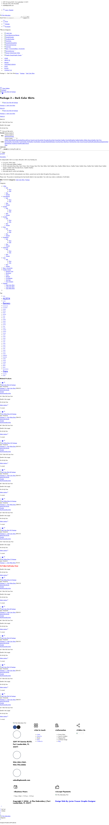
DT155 (4, 316)
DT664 (4, 317)
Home (17, 73)
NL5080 (4, 362)
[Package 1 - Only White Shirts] (54, 559)
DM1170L (4, 314)
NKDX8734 (5, 357)
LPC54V (4, 333)
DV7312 (4, 324)
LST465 (4, 350)
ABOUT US (7, 60)
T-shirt (10, 33)
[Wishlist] (1, 94)
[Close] (0, 181)
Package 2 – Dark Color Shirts (8, 388)
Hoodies (12, 39)
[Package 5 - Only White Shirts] (54, 443)
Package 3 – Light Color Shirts (8, 700)
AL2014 (6, 298)
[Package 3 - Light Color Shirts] (54, 696)
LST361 (4, 341)
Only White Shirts (10, 288)
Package (22, 73)
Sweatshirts (14, 43)
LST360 (4, 339)
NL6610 (4, 363)
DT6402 (4, 322)
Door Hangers (9, 282)
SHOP (6, 66)
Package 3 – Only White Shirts (8, 583)
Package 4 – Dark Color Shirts (8, 475)
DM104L (4, 310)
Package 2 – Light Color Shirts (8, 641)
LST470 (4, 351)
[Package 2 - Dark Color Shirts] (1, 111)
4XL (8, 390)
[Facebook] (15, 727)
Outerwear (13, 45)
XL (2, 390)
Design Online (16, 53)
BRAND (6, 62)
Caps (9, 47)
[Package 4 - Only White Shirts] (54, 414)
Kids (7, 188)
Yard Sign (8, 280)
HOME (6, 58)
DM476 (4, 312)
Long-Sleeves (15, 35)
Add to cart (3, 147)
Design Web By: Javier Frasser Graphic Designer (75, 801)
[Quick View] (4, 383)
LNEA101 (4, 329)
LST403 (4, 346)
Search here (3, 18)
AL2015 (4, 301)
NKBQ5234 (5, 355)
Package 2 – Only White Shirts (8, 505)
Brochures (8, 273)
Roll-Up (4, 367)
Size (2, 136)
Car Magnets (9, 278)
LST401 (4, 345)
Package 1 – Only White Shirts (8, 563)
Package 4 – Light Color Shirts (8, 612)
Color (2, 142)
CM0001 (4, 309)
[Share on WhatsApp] (2, 154)
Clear (6, 145)
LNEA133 (4, 331)
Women (8, 195)
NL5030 (4, 360)
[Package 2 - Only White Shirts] (54, 501)
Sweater (12, 37)
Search (25, 17)
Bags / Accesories (20, 49)
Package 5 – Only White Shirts (8, 446)
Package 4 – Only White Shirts (8, 417)
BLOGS (6, 68)
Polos (9, 41)
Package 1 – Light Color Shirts (8, 670)
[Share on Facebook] (1, 154)
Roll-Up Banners (5, 368)
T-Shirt (4, 186)
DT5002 (4, 319)
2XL (4, 390)
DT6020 (4, 321)
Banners (8, 276)
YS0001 (4, 375)
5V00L (4, 296)
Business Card (9, 271)
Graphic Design (18, 55)
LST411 (4, 348)
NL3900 (4, 358)
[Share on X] (0, 154)
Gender (2, 133)
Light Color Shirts (10, 287)
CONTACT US (8, 70)
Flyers (7, 275)
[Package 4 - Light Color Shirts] (54, 609)
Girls (10, 191)
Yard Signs (5, 373)
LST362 (4, 343)
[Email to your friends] (4, 154)
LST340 (4, 336)
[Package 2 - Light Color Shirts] (54, 638)
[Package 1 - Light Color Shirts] (54, 667)
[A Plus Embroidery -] (5, 15)
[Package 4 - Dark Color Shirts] (1, 102)
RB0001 (4, 365)
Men (7, 193)
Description (3, 157)
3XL (6, 390)
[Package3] (3, 90)
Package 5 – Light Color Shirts (8, 534)
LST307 (4, 334)
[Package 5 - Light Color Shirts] (54, 530)
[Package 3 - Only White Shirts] (54, 580)
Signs (5, 371)
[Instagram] (18, 727)
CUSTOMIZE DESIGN (10, 64)
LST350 (4, 338)
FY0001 (4, 328)
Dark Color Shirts (30, 73)
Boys (10, 189)
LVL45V (4, 353)
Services (12, 51)
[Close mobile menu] (0, 814)
